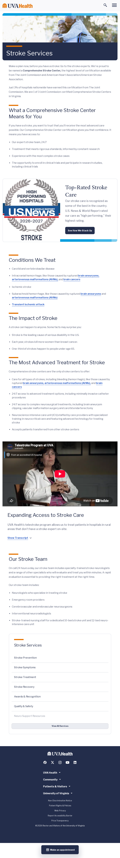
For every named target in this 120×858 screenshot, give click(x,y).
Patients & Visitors (55, 786)
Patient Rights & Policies (60, 805)
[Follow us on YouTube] (67, 762)
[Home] (17, 5)
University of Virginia (56, 793)
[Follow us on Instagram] (60, 762)
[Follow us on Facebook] (45, 762)
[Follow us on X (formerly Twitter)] (52, 762)
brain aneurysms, (88, 275)
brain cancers (71, 279)
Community (50, 779)
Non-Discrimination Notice (60, 800)
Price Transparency (60, 820)
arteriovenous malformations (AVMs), (35, 279)
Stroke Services (28, 645)
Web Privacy (60, 810)
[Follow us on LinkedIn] (75, 762)
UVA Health (50, 772)
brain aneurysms (91, 293)
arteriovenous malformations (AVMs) (35, 297)
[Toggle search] (105, 5)
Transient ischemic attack (28, 304)
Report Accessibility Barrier (60, 815)
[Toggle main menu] (114, 5)
